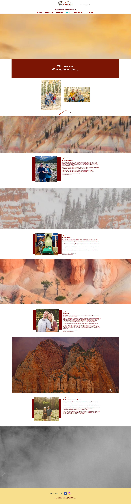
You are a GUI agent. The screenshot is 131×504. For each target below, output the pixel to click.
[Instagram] (69, 493)
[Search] (89, 5)
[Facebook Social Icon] (65, 493)
